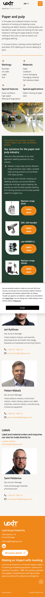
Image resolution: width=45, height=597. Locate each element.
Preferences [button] (17, 301)
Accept (22, 308)
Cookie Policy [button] (9, 298)
